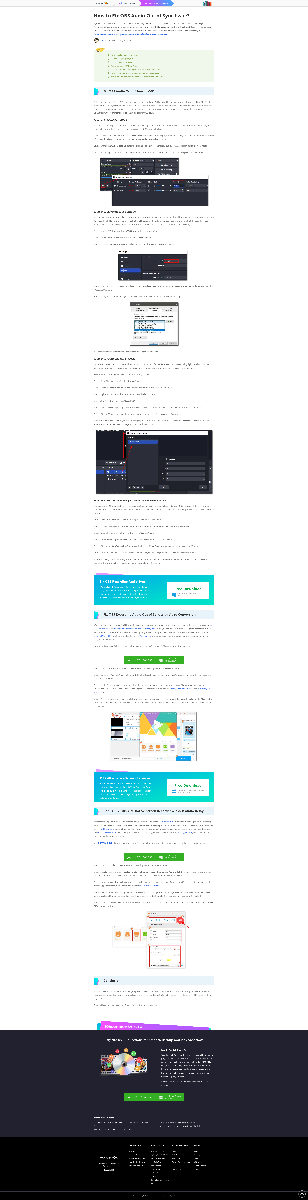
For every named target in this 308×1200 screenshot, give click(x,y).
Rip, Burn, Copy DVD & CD (159, 1155)
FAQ (173, 1166)
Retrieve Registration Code (181, 1162)
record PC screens (106, 829)
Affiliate (196, 1162)
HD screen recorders (106, 832)
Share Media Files (156, 1166)
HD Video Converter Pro (137, 1158)
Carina (103, 40)
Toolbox (153, 1176)
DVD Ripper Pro (134, 1151)
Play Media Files (155, 1162)
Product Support (177, 1158)
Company (197, 1155)
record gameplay (184, 832)
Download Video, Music (158, 1158)
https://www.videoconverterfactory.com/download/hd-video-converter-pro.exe (130, 34)
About (196, 1151)
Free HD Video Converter (137, 1162)
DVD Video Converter (136, 1166)
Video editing (145, 636)
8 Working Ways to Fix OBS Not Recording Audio (113, 1129)
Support (174, 1151)
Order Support (177, 1155)
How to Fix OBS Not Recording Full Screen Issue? (178, 1122)
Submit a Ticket (177, 1169)
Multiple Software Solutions (159, 1180)
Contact (196, 1158)
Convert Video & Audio (157, 1151)
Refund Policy (198, 1169)
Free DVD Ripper (134, 1155)
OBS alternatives (167, 821)
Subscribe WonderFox (201, 1166)
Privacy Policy (132, 1196)
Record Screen (155, 1169)
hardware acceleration (150, 885)
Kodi (151, 1184)
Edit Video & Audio (156, 1173)
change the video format (182, 688)
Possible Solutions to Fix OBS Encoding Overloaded (179, 1126)
